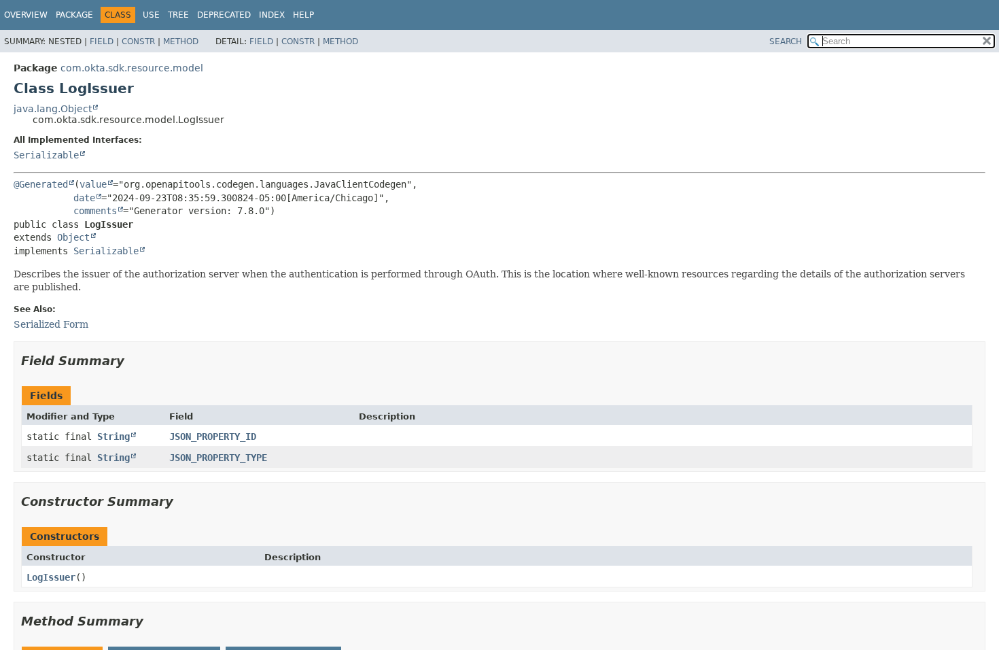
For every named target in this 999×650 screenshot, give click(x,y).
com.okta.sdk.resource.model (131, 68)
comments (95, 210)
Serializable (46, 155)
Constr (138, 41)
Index (272, 15)
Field (101, 41)
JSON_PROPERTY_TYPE (218, 457)
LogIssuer (51, 577)
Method (180, 41)
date (84, 197)
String (113, 436)
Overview (26, 15)
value (93, 184)
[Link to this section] (133, 361)
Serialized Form (51, 324)
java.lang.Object (53, 108)
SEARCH (785, 41)
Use (151, 15)
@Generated (41, 184)
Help (303, 15)
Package (74, 15)
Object (73, 237)
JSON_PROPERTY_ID (212, 436)
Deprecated (224, 15)
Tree (178, 15)
